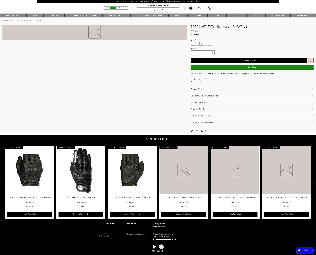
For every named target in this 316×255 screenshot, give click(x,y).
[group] (158, 182)
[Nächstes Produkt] (314, 182)
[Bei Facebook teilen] (192, 131)
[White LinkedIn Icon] (154, 246)
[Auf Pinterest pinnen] (197, 131)
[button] (210, 8)
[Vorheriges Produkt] (1, 182)
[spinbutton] (202, 53)
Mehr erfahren (196, 82)
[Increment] (212, 53)
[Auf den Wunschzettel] (311, 60)
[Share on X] (206, 131)
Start (4, 20)
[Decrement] (192, 53)
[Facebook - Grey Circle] (161, 246)
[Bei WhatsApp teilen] (201, 131)
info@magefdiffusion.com (150, 1)
